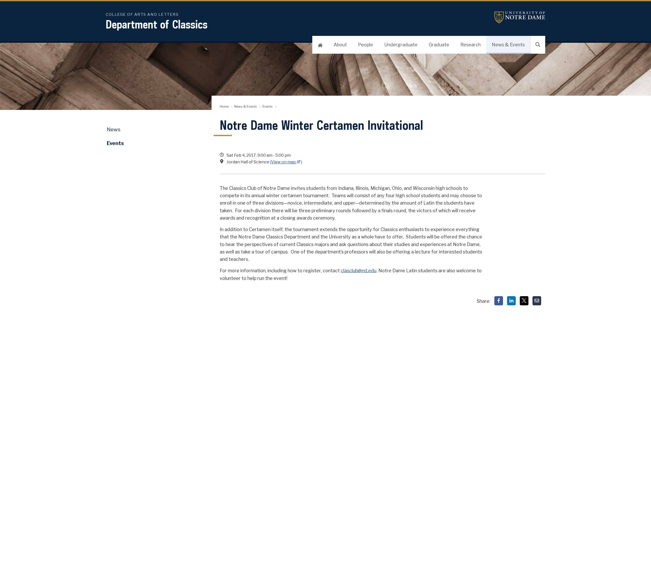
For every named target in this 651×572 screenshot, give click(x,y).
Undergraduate (401, 44)
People (365, 44)
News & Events (508, 44)
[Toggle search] (537, 45)
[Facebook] (498, 300)
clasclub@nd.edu (358, 270)
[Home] (320, 45)
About (340, 44)
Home (224, 106)
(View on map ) (286, 162)
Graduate (439, 44)
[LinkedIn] (511, 300)
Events (267, 106)
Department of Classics (157, 24)
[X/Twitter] (524, 300)
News (114, 129)
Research (470, 44)
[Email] (536, 300)
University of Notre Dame (519, 17)
